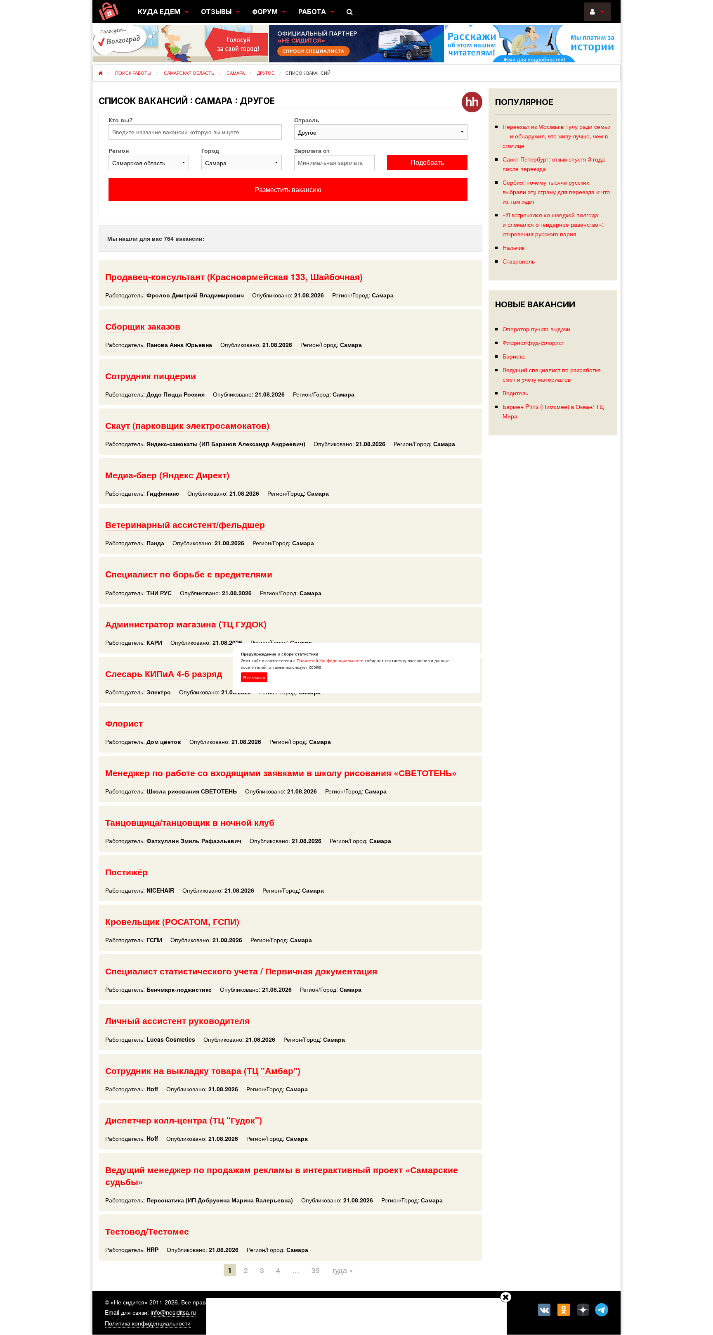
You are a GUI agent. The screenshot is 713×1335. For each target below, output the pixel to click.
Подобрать (427, 162)
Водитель (515, 392)
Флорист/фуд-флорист (533, 342)
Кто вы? (121, 120)
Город (210, 150)
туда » (342, 1270)
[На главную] (108, 11)
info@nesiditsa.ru (173, 1312)
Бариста (514, 356)
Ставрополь (519, 261)
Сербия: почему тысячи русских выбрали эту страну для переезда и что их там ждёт (556, 191)
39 (316, 1270)
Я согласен (254, 677)
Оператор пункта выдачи (536, 328)
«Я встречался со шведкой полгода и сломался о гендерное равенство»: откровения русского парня (553, 224)
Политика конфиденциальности (148, 1323)
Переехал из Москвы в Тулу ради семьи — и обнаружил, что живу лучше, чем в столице (557, 136)
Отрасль (306, 120)
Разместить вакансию (288, 189)
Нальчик (513, 247)
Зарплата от (312, 150)
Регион (119, 150)
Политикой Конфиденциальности (330, 660)
